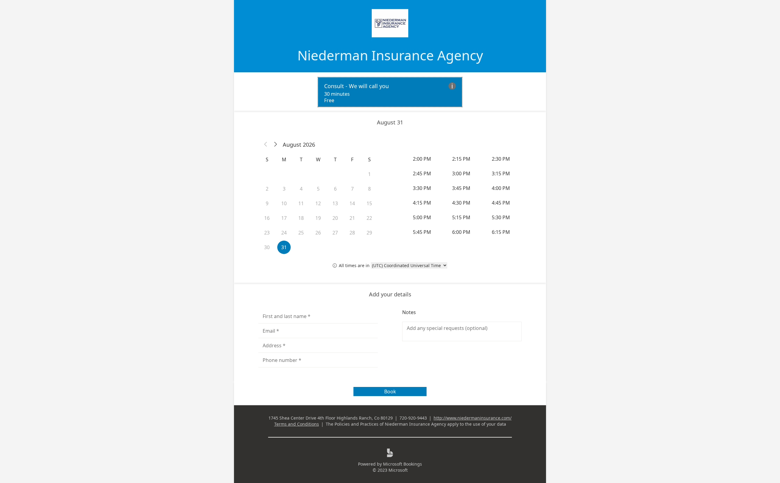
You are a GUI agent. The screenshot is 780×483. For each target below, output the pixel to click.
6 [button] (335, 188)
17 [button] (284, 218)
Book (390, 391)
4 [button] (301, 188)
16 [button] (267, 218)
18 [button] (301, 218)
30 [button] (267, 247)
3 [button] (284, 188)
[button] (266, 144)
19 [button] (318, 218)
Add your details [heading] (390, 294)
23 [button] (267, 232)
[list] (390, 92)
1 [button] (369, 174)
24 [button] (284, 232)
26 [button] (318, 232)
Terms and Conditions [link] (296, 424)
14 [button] (352, 203)
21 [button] (352, 218)
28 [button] (352, 232)
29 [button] (369, 232)
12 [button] (318, 203)
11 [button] (301, 203)
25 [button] (301, 232)
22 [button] (369, 218)
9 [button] (267, 203)
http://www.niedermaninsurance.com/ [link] (473, 418)
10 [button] (284, 203)
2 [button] (267, 188)
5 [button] (318, 188)
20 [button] (335, 218)
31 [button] (284, 247)
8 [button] (369, 188)
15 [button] (369, 203)
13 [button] (335, 203)
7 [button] (352, 188)
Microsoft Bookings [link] (402, 464)
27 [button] (335, 232)
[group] (462, 195)
